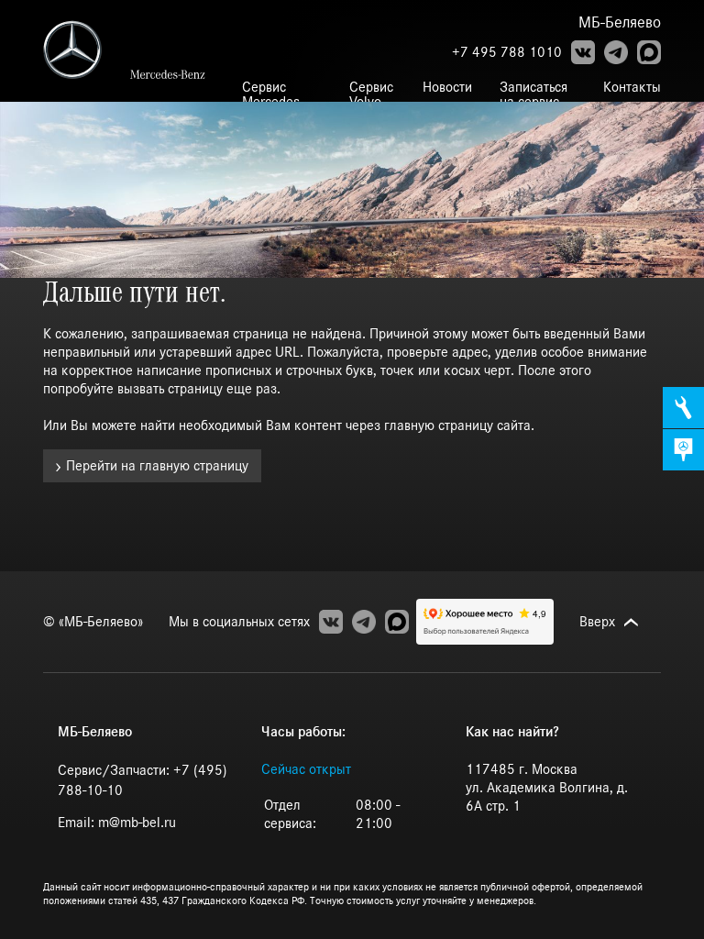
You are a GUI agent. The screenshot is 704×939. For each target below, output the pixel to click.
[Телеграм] (616, 52)
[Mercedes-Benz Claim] (172, 74)
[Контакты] (683, 449)
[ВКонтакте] (583, 52)
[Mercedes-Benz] (86, 49)
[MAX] (649, 52)
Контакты (632, 87)
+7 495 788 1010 (507, 52)
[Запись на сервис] (683, 407)
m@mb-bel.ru (137, 822)
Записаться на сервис (533, 94)
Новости (447, 87)
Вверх (597, 621)
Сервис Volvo (371, 94)
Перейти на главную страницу (157, 465)
